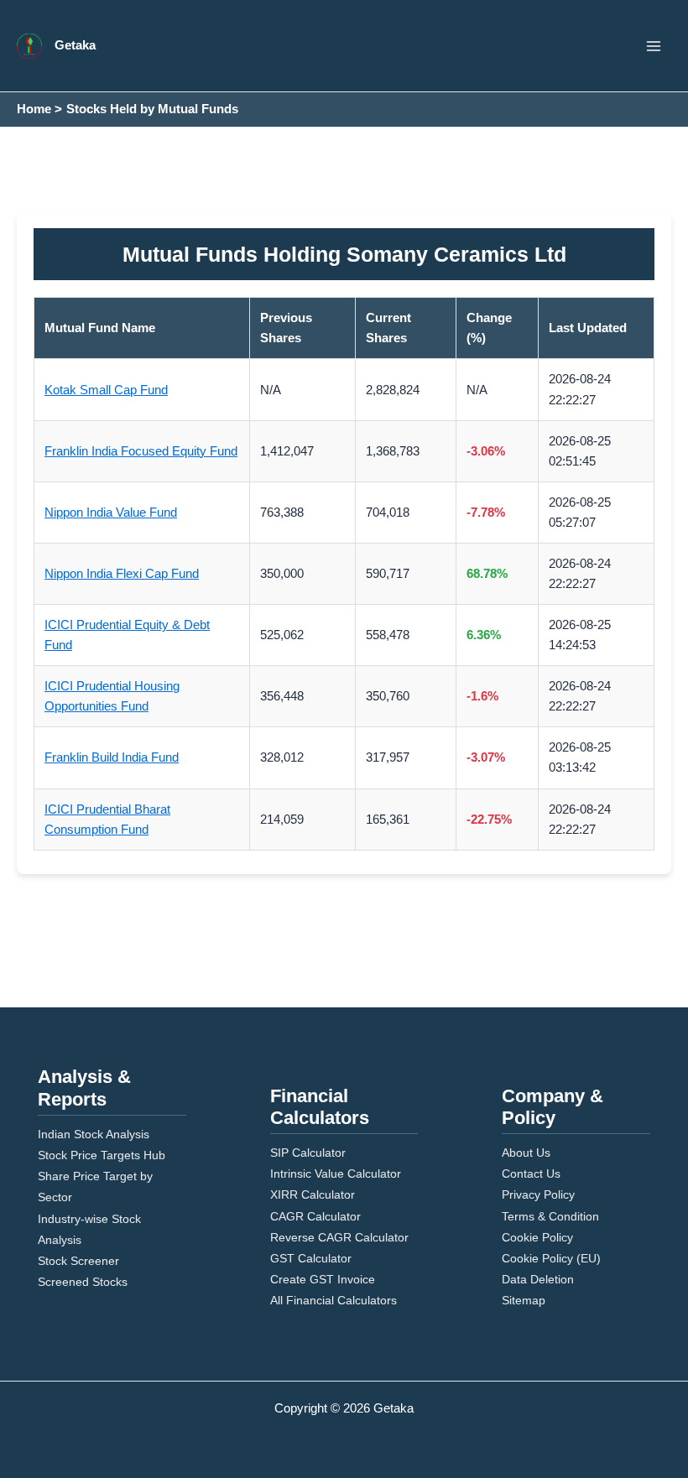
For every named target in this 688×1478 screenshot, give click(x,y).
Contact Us (531, 1173)
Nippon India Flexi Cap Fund (121, 573)
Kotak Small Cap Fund (106, 390)
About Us (526, 1152)
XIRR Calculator (312, 1194)
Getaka (75, 45)
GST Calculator (311, 1258)
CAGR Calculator (315, 1216)
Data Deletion (538, 1279)
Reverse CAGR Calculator (339, 1237)
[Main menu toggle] (653, 46)
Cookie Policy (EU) (551, 1258)
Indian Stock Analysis (93, 1134)
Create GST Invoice (322, 1279)
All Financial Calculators (333, 1300)
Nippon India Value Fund (110, 512)
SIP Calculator (308, 1152)
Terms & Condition (550, 1216)
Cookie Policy (537, 1237)
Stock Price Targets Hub (101, 1155)
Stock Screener (78, 1260)
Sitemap (523, 1300)
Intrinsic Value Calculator (335, 1173)
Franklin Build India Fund (111, 757)
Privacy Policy (538, 1194)
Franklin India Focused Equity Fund (140, 451)
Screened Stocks (83, 1281)
